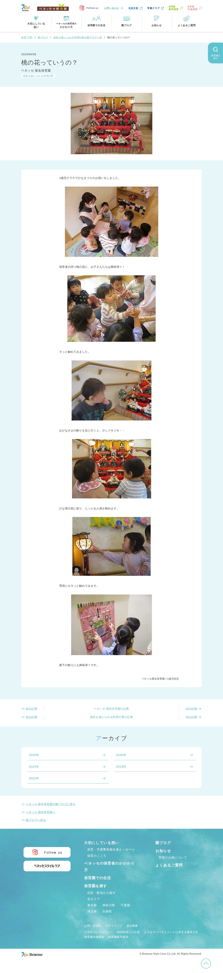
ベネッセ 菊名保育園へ (40, 812)
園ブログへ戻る (36, 820)
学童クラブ (153, 8)
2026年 (34, 755)
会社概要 (132, 925)
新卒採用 (174, 7)
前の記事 (31, 708)
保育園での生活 (97, 878)
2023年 (121, 766)
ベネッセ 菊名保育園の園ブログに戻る (50, 804)
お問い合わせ (111, 8)
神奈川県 (108, 905)
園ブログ (43, 37)
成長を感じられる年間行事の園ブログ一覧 (77, 37)
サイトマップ (113, 925)
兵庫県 (107, 911)
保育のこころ (96, 855)
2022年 (34, 778)
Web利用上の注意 (128, 932)
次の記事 (191, 708)
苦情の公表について (173, 857)
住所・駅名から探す (101, 892)
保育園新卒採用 (118, 937)
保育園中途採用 (94, 937)
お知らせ (163, 851)
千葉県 (125, 905)
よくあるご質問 (169, 865)
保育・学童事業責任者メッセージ (111, 849)
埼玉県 (92, 911)
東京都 (92, 905)
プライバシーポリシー (98, 932)
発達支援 (133, 8)
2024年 (34, 766)
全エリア (93, 899)
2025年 (121, 755)
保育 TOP (26, 37)
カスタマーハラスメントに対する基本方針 (171, 932)
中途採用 (193, 7)
